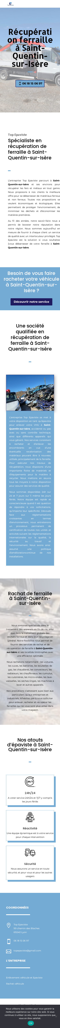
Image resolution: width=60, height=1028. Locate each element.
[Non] (56, 1016)
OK (30, 1023)
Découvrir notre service (31, 302)
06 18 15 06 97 (32, 83)
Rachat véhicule (15, 983)
